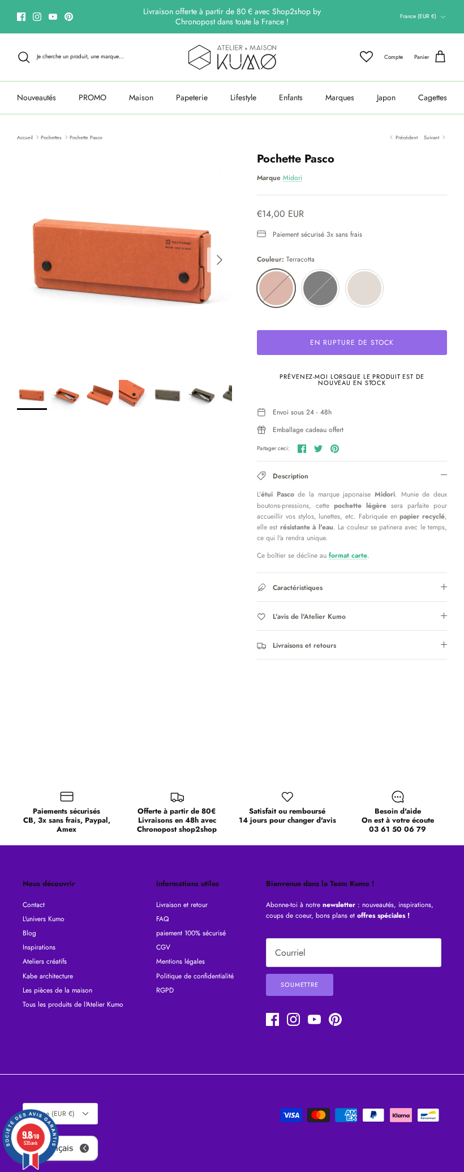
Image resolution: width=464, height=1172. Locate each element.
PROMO (92, 97)
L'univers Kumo (44, 919)
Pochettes (51, 136)
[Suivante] (219, 259)
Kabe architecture (48, 976)
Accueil (25, 136)
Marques (339, 97)
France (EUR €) (418, 16)
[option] (124, 259)
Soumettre (300, 984)
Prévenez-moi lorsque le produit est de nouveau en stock (352, 379)
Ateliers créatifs (45, 961)
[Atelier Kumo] (232, 57)
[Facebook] (21, 16)
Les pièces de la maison (57, 990)
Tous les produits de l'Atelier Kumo (73, 1004)
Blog (29, 933)
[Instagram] (37, 16)
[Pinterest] (69, 16)
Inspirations (39, 947)
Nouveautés (36, 97)
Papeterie (192, 97)
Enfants (291, 97)
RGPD (165, 990)
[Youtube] (53, 16)
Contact (34, 905)
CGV (163, 947)
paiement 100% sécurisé (191, 933)
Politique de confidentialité (195, 976)
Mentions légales (180, 961)
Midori (292, 178)
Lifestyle (243, 97)
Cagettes (432, 97)
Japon (386, 97)
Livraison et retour (182, 905)
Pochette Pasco (86, 136)
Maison (141, 97)
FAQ (162, 919)
